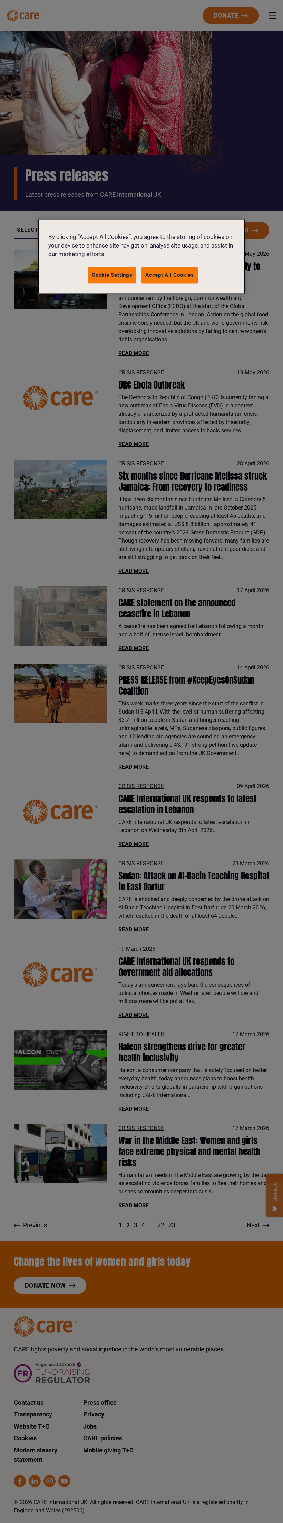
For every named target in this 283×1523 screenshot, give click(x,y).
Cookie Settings (112, 275)
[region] (141, 256)
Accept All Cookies (169, 275)
